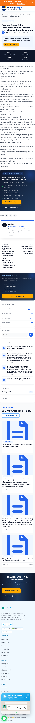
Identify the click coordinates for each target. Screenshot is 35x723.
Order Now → (21, 4)
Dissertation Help (6, 670)
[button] (4, 719)
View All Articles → (11, 415)
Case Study (4, 667)
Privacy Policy (5, 691)
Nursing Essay (5, 664)
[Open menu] (32, 8)
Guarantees (4, 639)
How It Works (5, 642)
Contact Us (4, 655)
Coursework (4, 676)
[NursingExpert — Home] (13, 8)
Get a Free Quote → (11, 207)
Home (3, 15)
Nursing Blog (5, 652)
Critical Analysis (5, 679)
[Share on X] (6, 215)
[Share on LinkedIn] (15, 215)
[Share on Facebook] (10, 215)
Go (31, 335)
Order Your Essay (10, 44)
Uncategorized (11, 15)
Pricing (3, 646)
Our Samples (5, 649)
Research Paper (5, 673)
